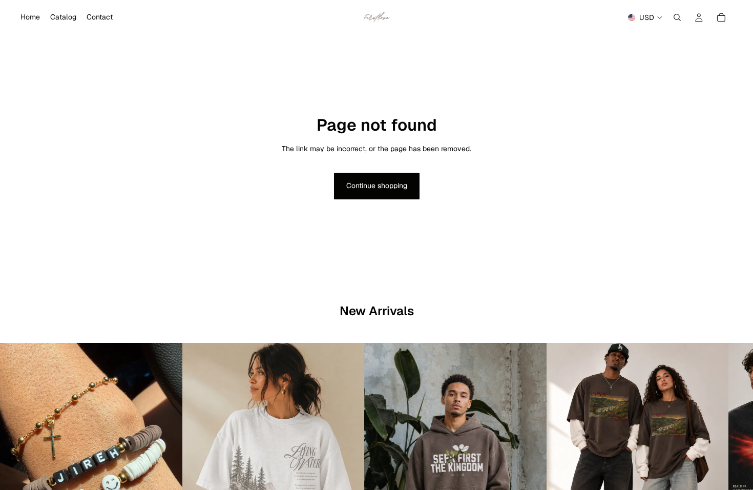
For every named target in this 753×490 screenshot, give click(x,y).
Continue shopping (376, 185)
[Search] (677, 17)
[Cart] (721, 17)
